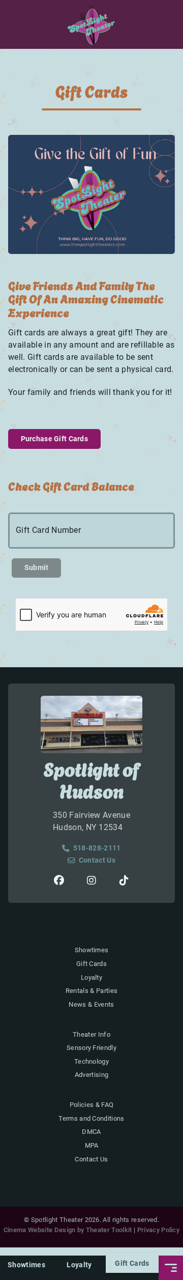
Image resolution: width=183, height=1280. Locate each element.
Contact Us (97, 860)
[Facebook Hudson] (59, 880)
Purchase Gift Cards (54, 439)
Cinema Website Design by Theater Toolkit (68, 1230)
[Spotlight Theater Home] (91, 24)
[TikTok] (124, 880)
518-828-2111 (96, 848)
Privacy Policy (158, 1230)
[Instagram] (91, 880)
